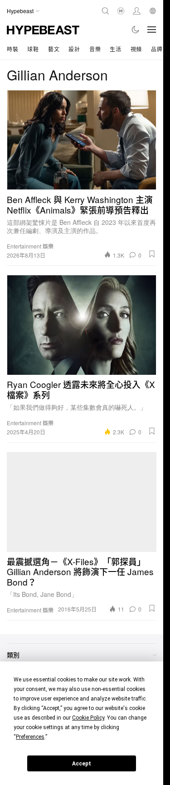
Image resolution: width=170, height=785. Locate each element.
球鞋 (33, 49)
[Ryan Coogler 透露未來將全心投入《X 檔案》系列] (81, 325)
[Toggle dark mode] (135, 29)
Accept (81, 763)
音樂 (95, 49)
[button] (151, 253)
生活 (115, 49)
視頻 (136, 49)
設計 (74, 49)
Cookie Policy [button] (88, 718)
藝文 (53, 49)
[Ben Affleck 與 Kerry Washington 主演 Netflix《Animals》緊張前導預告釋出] (81, 140)
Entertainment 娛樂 (30, 246)
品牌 (156, 49)
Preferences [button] (30, 737)
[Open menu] (151, 29)
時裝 (12, 49)
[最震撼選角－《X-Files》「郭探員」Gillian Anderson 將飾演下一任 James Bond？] (81, 502)
